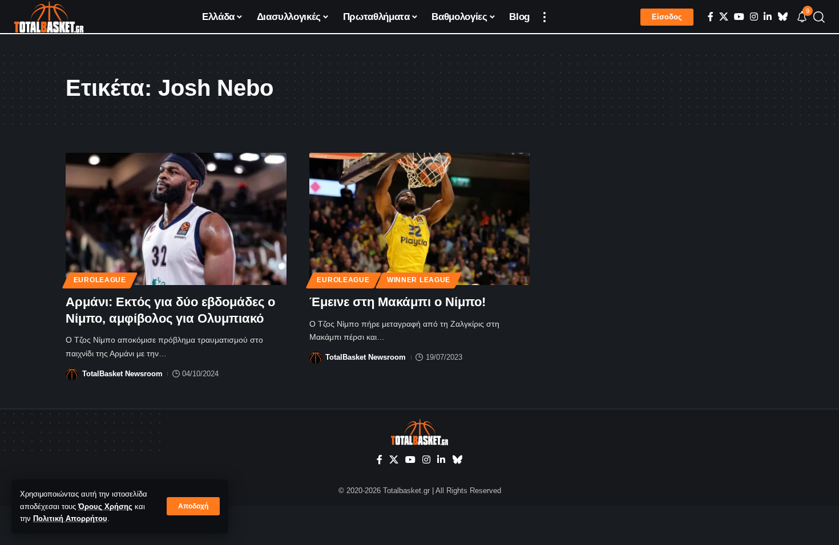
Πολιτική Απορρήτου (70, 518)
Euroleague (100, 279)
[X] (723, 17)
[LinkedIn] (768, 17)
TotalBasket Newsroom (122, 373)
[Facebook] (710, 17)
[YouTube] (739, 17)
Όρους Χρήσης (105, 506)
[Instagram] (754, 17)
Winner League (418, 279)
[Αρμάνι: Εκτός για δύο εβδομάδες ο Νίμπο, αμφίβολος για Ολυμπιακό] (176, 219)
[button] (193, 506)
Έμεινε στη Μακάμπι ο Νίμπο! (397, 302)
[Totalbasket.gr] (48, 17)
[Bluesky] (782, 17)
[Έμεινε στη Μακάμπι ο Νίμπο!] (419, 219)
